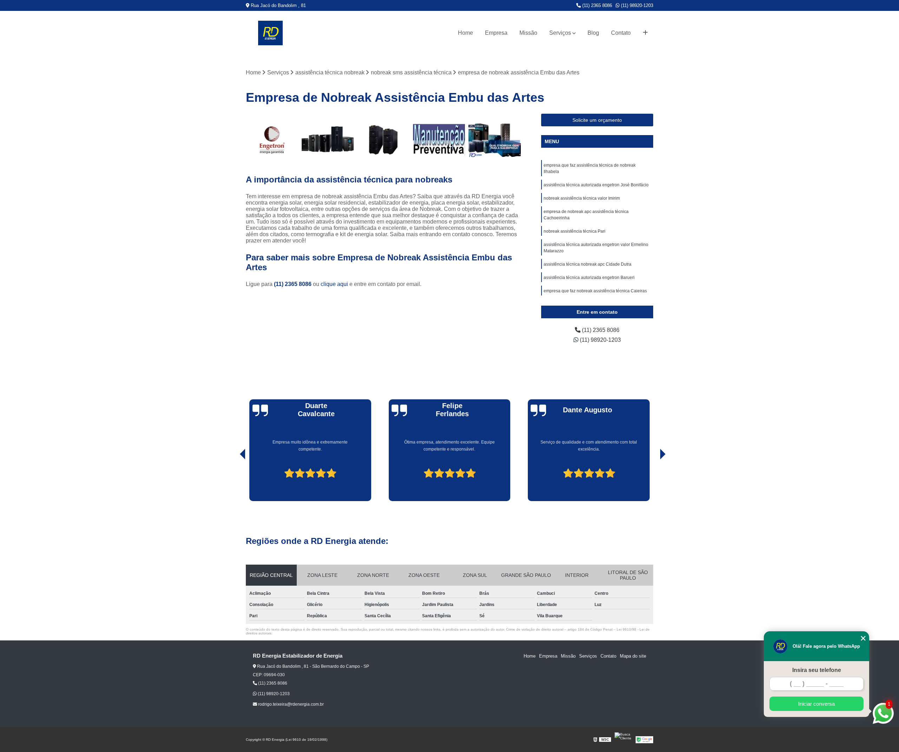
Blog (593, 33)
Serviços (560, 33)
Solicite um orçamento (597, 120)
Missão (528, 33)
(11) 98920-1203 (636, 5)
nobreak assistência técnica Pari (574, 231)
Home (465, 33)
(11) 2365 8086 (596, 5)
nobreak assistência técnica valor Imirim (582, 198)
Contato (621, 33)
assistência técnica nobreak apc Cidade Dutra (587, 264)
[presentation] (233, 481)
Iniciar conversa (816, 704)
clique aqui (334, 284)
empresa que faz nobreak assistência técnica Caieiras (595, 290)
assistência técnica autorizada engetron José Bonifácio (596, 184)
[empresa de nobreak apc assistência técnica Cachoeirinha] (328, 140)
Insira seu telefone (816, 670)
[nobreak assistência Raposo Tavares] (494, 140)
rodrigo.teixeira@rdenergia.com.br (290, 704)
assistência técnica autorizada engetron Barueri (589, 277)
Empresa (496, 33)
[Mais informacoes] (645, 33)
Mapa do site (633, 656)
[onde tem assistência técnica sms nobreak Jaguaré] (383, 140)
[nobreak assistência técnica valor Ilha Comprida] (439, 140)
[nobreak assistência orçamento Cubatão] (272, 140)
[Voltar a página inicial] (270, 33)
